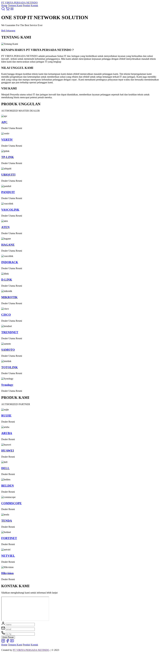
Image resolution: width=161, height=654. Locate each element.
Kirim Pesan (8, 637)
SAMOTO (8, 349)
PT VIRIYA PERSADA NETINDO (31, 650)
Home (4, 5)
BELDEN (7, 485)
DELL (5, 468)
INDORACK (9, 262)
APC (4, 122)
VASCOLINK (10, 209)
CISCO (6, 314)
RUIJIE (6, 415)
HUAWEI (7, 450)
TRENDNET (9, 332)
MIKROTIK (9, 297)
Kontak (34, 5)
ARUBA (6, 433)
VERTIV (7, 139)
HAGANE (8, 244)
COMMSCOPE (11, 503)
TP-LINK (7, 157)
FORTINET (9, 538)
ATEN (5, 227)
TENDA (6, 520)
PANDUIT (8, 192)
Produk (26, 5)
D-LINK (6, 279)
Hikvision (7, 573)
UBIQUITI (8, 174)
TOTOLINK (9, 367)
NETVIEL (8, 555)
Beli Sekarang (8, 30)
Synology (7, 384)
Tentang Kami (15, 5)
